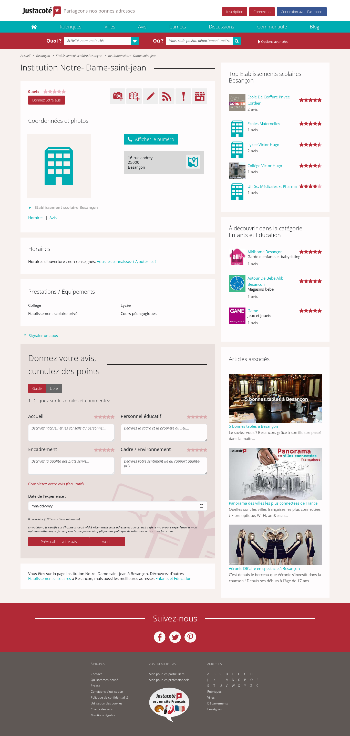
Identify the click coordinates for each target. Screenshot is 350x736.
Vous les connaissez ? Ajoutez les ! (126, 261)
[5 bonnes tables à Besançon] (275, 397)
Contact (96, 674)
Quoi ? (53, 40)
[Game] (237, 319)
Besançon (43, 55)
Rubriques (70, 26)
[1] (96, 416)
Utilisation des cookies (106, 703)
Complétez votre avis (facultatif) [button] (56, 483)
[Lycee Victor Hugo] (237, 149)
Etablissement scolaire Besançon (79, 55)
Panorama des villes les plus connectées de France (273, 503)
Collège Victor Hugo (265, 165)
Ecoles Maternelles (264, 123)
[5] (112, 416)
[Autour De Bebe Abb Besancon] (237, 289)
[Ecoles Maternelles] (237, 128)
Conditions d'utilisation (107, 691)
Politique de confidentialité (109, 697)
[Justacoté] (33, 27)
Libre (54, 388)
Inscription (234, 11)
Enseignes (214, 709)
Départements (217, 703)
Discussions (221, 26)
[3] (104, 416)
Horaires (35, 217)
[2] (100, 416)
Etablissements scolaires (49, 578)
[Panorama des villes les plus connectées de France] (275, 473)
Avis (142, 26)
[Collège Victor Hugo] (237, 170)
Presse (95, 686)
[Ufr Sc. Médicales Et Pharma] (237, 191)
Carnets (177, 26)
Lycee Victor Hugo (263, 144)
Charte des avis (102, 709)
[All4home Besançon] (237, 260)
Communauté (272, 26)
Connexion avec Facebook (302, 11)
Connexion (262, 11)
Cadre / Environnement (146, 449)
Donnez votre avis (46, 100)
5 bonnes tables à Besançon (253, 426)
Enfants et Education (173, 578)
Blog (314, 26)
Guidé (37, 388)
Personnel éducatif (141, 416)
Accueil (25, 55)
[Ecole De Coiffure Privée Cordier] (237, 105)
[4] (108, 416)
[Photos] (59, 166)
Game (253, 310)
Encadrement (42, 449)
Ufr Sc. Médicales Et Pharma (272, 186)
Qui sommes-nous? (104, 680)
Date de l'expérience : (47, 496)
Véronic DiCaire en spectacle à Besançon (264, 568)
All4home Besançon (265, 251)
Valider (107, 541)
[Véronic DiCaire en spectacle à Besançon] (275, 544)
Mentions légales (103, 715)
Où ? (158, 40)
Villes (110, 26)
